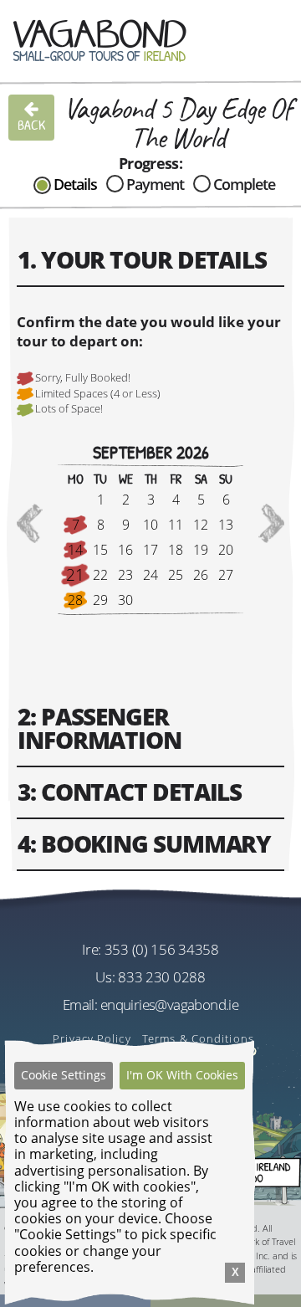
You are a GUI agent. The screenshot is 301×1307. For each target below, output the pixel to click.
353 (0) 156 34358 (162, 949)
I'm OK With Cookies (182, 1075)
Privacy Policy (91, 1038)
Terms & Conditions (198, 1038)
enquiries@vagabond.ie (169, 1004)
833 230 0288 (161, 977)
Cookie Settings (63, 1075)
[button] (29, 523)
